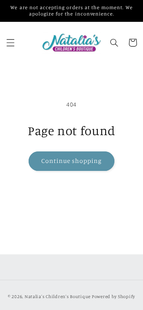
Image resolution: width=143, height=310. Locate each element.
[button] (10, 42)
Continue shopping (71, 161)
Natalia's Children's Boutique (58, 296)
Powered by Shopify (113, 296)
